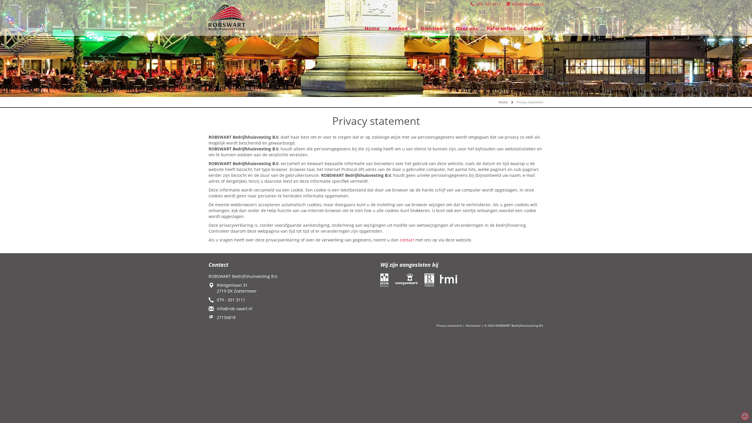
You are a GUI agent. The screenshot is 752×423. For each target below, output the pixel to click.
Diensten (432, 28)
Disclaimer (473, 325)
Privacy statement (449, 325)
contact (407, 240)
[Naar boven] (745, 416)
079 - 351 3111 (487, 4)
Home (372, 28)
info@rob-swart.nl (526, 4)
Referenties (501, 28)
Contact (533, 28)
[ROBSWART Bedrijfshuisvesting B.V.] (227, 16)
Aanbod (398, 28)
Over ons (467, 28)
